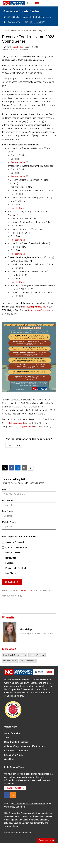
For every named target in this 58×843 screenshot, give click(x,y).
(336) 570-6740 (13, 22)
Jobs (6, 737)
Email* (5, 489)
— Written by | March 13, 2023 (20, 47)
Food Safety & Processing (14, 655)
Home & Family (9, 661)
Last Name (7, 511)
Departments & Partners (16, 742)
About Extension (12, 733)
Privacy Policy (16, 596)
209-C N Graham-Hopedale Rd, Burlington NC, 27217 (29, 17)
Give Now (9, 759)
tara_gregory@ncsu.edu (39, 310)
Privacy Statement (16, 806)
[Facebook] (7, 795)
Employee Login (46, 840)
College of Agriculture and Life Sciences (24, 746)
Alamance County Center (21, 11)
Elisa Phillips (18, 47)
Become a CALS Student (16, 750)
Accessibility (24, 832)
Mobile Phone (9, 522)
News (4, 30)
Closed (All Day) (36, 22)
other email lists (25, 590)
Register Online (18, 162)
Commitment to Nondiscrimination (29, 803)
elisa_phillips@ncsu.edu (34, 306)
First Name (7, 500)
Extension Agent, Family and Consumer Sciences (36, 634)
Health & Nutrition (37, 655)
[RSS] (13, 795)
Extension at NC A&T (14, 755)
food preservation (28, 661)
